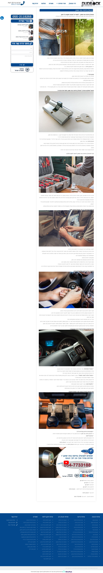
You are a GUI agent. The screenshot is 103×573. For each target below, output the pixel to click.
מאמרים (51, 3)
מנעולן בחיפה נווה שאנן (86, 433)
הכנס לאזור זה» (25, 26)
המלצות (43, 3)
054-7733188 (77, 496)
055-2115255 (16, 4)
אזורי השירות (62, 3)
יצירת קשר (35, 3)
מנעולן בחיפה (89, 66)
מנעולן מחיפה (91, 141)
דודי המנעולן (72, 3)
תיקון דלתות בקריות (23, 25)
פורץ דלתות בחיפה (23, 31)
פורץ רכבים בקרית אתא (22, 37)
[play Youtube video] (66, 462)
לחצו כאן (82, 480)
